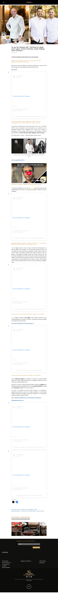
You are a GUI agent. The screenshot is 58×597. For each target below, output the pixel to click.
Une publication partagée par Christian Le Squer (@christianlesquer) (29, 238)
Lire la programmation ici (17, 160)
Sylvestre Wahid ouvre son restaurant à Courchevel (28, 397)
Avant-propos (5, 561)
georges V (24, 509)
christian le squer (16, 509)
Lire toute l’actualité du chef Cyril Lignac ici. (22, 323)
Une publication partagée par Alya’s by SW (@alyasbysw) (29, 495)
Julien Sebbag (30, 509)
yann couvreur (40, 511)
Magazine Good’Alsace (26, 561)
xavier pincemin (32, 511)
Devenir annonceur (6, 562)
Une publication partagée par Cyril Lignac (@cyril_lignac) (29, 370)
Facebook (5, 552)
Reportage (41, 562)
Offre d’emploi (42, 561)
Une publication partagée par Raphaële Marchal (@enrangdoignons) (29, 309)
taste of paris (25, 511)
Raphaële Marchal (16, 511)
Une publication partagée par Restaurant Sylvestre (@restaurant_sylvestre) (29, 447)
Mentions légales (6, 567)
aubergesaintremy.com (17, 400)
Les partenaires (5, 564)
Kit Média (4, 566)
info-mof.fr (14, 69)
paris (35, 509)
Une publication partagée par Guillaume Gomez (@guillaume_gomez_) (29, 116)
